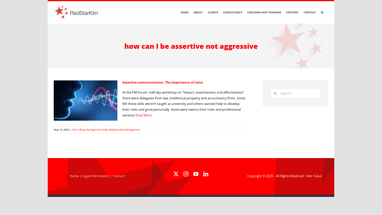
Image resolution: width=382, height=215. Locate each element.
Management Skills (97, 129)
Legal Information (95, 176)
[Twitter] (176, 174)
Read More (143, 115)
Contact (119, 176)
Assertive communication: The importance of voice (162, 82)
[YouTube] (196, 174)
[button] (322, 12)
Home (74, 176)
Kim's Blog (78, 129)
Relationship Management (124, 129)
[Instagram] (186, 174)
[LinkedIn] (206, 174)
